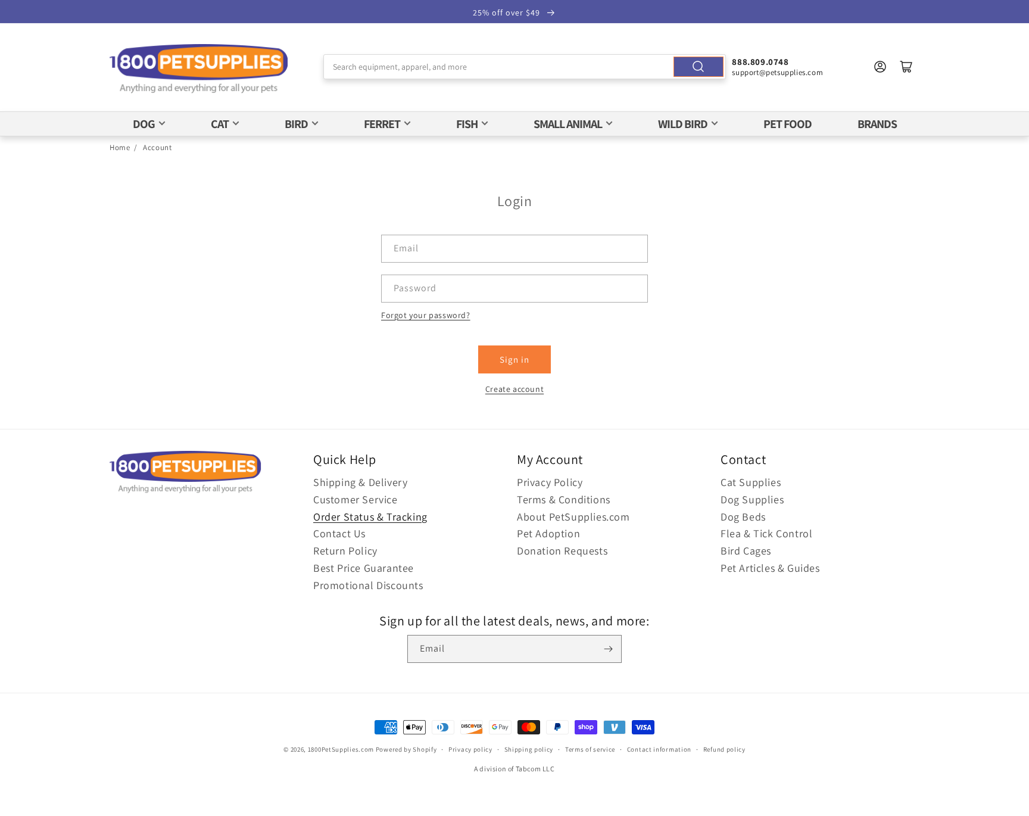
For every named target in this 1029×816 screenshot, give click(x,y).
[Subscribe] (608, 649)
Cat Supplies (751, 482)
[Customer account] (880, 67)
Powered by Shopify (406, 749)
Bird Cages (746, 551)
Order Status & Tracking (370, 517)
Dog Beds (743, 517)
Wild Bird (682, 124)
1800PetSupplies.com (341, 749)
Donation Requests (562, 551)
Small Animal (568, 124)
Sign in (514, 359)
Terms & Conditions (563, 499)
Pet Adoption (548, 533)
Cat (220, 124)
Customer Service (355, 499)
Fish (467, 124)
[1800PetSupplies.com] (199, 69)
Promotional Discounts (368, 585)
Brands (877, 124)
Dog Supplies (752, 499)
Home (120, 147)
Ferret (382, 124)
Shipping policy (529, 749)
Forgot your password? (425, 315)
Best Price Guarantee (363, 568)
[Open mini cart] (906, 67)
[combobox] (524, 66)
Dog (144, 124)
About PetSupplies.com (573, 517)
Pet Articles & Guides (770, 568)
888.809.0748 (760, 61)
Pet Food (787, 124)
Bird (296, 124)
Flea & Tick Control (766, 533)
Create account (514, 389)
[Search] (698, 67)
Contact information (659, 749)
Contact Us (339, 533)
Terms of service (590, 749)
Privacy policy (470, 749)
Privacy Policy (549, 482)
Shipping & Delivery (360, 482)
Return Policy (345, 551)
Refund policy (724, 749)
